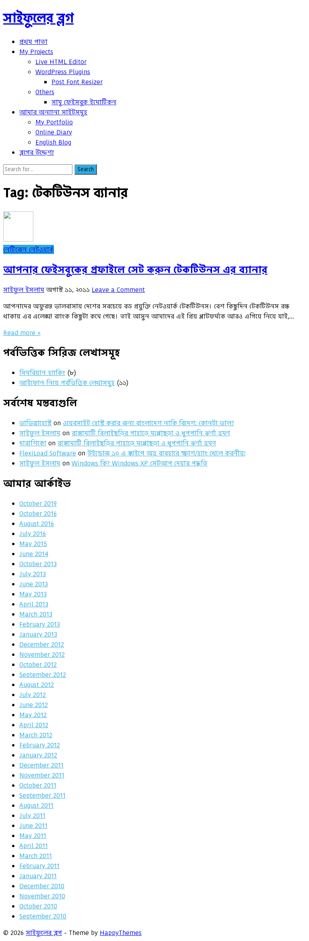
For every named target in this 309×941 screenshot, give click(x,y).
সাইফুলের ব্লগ (38, 18)
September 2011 (42, 795)
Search (86, 169)
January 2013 (38, 634)
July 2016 (32, 533)
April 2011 (33, 845)
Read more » (22, 332)
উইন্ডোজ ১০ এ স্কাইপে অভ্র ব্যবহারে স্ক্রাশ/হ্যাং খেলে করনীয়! (166, 453)
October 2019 (38, 503)
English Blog (53, 142)
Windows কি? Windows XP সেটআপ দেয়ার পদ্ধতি (140, 463)
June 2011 (33, 825)
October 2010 (38, 906)
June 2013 (33, 584)
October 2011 (37, 785)
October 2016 (38, 513)
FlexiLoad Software (47, 453)
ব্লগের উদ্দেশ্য (36, 152)
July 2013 (32, 574)
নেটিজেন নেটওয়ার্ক (28, 249)
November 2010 (42, 896)
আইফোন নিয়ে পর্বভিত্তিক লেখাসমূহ (67, 382)
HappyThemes (121, 932)
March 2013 (35, 614)
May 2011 (32, 835)
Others (44, 92)
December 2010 (41, 886)
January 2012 (38, 755)
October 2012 (38, 664)
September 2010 (42, 916)
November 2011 (41, 775)
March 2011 (35, 855)
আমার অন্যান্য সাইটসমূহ (53, 112)
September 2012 (42, 674)
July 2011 (32, 815)
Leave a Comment (118, 289)
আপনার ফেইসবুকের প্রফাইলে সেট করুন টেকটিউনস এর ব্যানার (135, 269)
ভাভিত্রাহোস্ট (35, 423)
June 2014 (33, 553)
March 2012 (35, 735)
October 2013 (38, 564)
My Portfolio (54, 122)
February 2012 (39, 745)
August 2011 (36, 805)
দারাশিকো (32, 443)
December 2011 (41, 765)
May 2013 (33, 594)
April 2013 (33, 604)
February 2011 (39, 866)
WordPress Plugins (62, 72)
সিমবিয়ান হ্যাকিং (42, 372)
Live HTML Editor (61, 61)
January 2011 (38, 876)
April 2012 (33, 725)
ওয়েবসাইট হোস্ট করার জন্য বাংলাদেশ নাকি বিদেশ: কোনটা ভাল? (148, 423)
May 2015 (33, 543)
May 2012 (33, 715)
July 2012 (32, 694)
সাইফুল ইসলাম (23, 289)
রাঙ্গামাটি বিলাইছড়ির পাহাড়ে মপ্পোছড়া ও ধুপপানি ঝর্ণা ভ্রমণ (151, 433)
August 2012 (36, 684)
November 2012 (42, 654)
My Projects (36, 51)
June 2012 (33, 704)
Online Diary (53, 132)
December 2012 (41, 644)
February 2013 (39, 624)
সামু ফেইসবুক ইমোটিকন (84, 102)
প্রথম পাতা (33, 41)
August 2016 (36, 523)
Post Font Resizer (77, 82)
